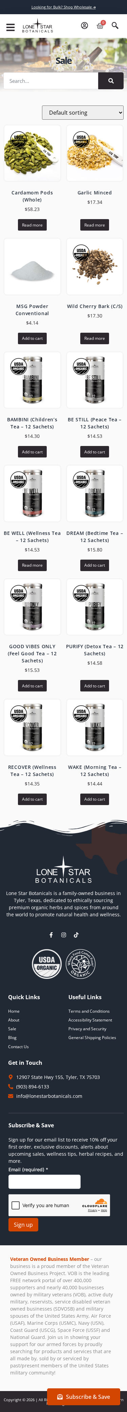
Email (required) (28, 1169)
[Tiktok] (76, 934)
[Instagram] (63, 934)
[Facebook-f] (51, 934)
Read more (32, 225)
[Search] (111, 80)
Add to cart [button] (32, 338)
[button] (10, 27)
